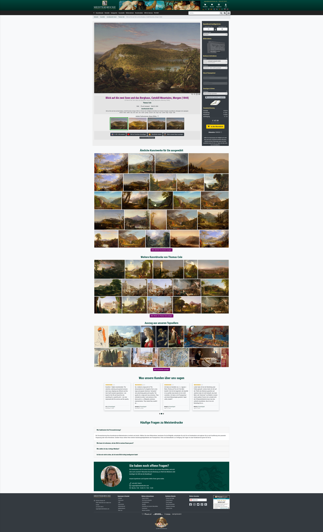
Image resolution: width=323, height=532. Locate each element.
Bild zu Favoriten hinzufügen (137, 134)
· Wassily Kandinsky (170, 504)
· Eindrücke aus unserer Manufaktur (150, 506)
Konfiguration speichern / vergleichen (216, 97)
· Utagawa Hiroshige (170, 506)
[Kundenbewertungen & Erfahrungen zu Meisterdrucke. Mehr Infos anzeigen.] (221, 502)
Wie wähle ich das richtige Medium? (108, 449)
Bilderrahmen (130, 13)
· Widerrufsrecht (121, 506)
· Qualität (144, 504)
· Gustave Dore (168, 508)
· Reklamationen (121, 508)
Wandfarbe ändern (156, 134)
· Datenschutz (121, 504)
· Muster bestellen (146, 510)
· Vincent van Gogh (169, 498)
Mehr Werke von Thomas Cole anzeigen (161, 316)
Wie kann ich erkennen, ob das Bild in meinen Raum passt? (115, 443)
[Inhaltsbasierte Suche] (225, 13)
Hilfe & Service (148, 13)
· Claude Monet (169, 500)
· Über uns (120, 510)
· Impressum (120, 500)
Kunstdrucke (99, 13)
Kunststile (121, 13)
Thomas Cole (121, 17)
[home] (94, 13)
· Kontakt (120, 498)
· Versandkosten (145, 502)
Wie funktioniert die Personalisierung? (109, 430)
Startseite (96, 17)
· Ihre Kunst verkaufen (147, 500)
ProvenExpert (114, 406)
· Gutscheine (144, 508)
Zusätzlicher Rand (207, 32)
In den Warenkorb (216, 127)
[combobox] (215, 34)
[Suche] (221, 13)
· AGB (119, 502)
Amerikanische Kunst (111, 17)
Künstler (107, 13)
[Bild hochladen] (228, 13)
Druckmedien (139, 13)
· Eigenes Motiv (145, 498)
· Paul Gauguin (168, 502)
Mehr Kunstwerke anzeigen (161, 369)
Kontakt (156, 13)
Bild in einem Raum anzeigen (174, 134)
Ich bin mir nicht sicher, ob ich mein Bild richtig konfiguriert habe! (117, 455)
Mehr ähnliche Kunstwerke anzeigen (161, 250)
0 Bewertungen (150, 137)
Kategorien (114, 13)
